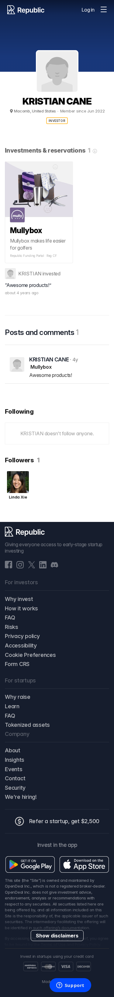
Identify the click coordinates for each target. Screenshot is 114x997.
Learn (12, 706)
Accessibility (21, 645)
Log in (88, 10)
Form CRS (17, 664)
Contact (15, 778)
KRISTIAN (29, 274)
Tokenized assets (27, 725)
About (12, 750)
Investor (57, 120)
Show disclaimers (57, 936)
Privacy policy (22, 636)
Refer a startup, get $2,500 (64, 821)
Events (13, 769)
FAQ (10, 617)
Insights (14, 760)
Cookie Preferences (30, 655)
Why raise (17, 697)
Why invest (19, 599)
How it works (21, 608)
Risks (11, 627)
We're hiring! (21, 797)
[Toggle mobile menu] (104, 10)
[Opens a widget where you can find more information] (70, 985)
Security (15, 788)
